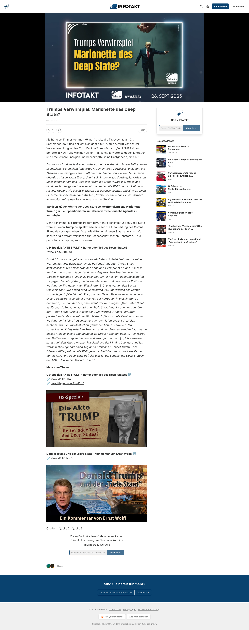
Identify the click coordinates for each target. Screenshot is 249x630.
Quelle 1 (51, 528)
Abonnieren (220, 6)
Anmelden (238, 6)
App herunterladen (138, 616)
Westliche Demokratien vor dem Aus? (185, 161)
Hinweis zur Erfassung (149, 609)
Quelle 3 (77, 528)
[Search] (201, 6)
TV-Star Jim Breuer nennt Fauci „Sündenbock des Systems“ (184, 241)
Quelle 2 (64, 528)
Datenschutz (115, 609)
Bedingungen (129, 609)
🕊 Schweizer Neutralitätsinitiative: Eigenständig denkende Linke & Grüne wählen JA (184, 188)
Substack (96, 623)
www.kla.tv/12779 (62, 458)
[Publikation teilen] (208, 6)
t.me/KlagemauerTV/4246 (67, 383)
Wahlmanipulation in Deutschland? (178, 148)
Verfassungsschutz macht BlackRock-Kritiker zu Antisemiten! (182, 174)
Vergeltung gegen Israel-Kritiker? (181, 214)
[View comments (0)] (209, 59)
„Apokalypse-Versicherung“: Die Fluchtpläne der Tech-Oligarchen (185, 227)
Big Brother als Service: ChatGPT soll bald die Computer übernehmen (185, 201)
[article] (179, 149)
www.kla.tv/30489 (59, 252)
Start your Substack (113, 616)
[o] (161, 149)
